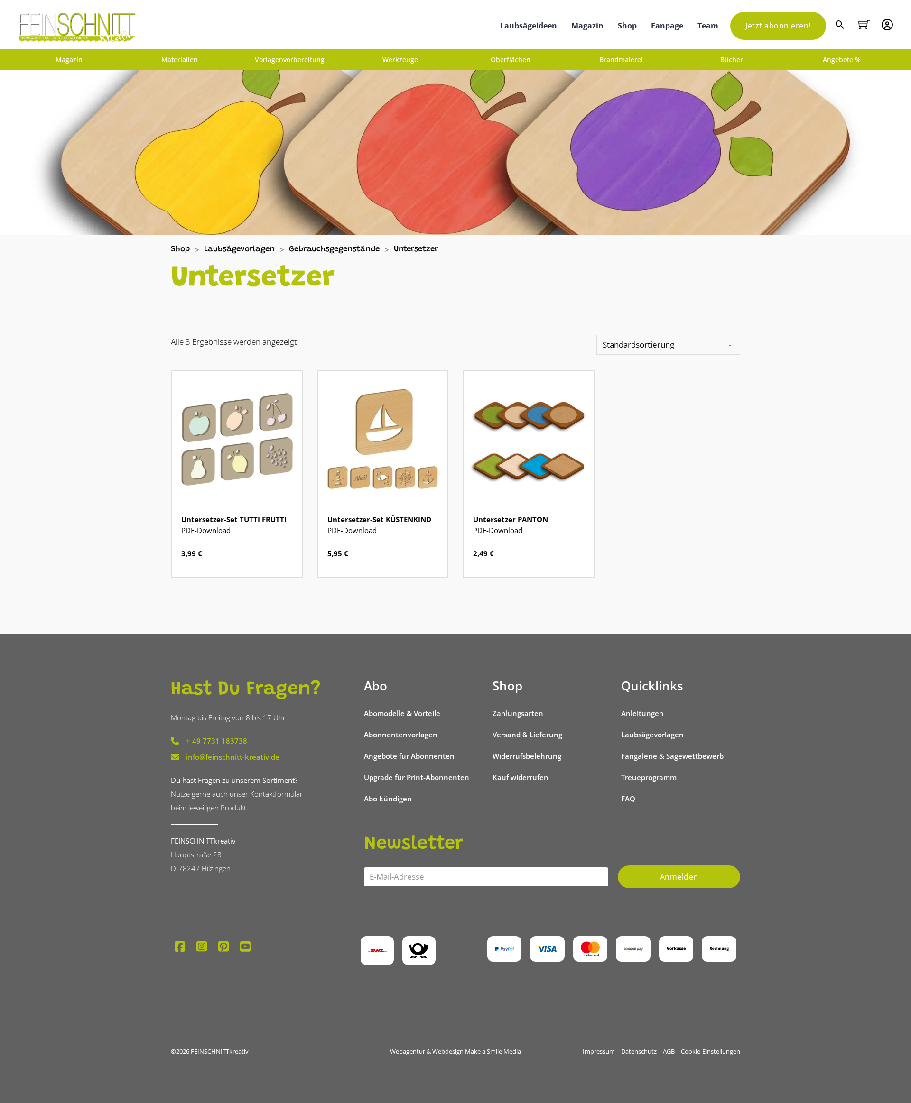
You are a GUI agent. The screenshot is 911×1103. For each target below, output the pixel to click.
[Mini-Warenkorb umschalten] (864, 24)
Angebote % (842, 59)
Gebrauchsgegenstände (334, 250)
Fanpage (667, 25)
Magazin (587, 25)
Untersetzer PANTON (510, 519)
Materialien (179, 59)
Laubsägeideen (528, 25)
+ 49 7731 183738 (216, 740)
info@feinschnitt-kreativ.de (232, 757)
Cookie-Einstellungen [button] (710, 1051)
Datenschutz (639, 1051)
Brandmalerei (621, 59)
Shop (627, 25)
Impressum (599, 1051)
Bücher (731, 59)
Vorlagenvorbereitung (290, 59)
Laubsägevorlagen (239, 250)
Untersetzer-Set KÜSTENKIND (379, 519)
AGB (669, 1051)
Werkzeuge (400, 59)
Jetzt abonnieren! (778, 25)
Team (707, 25)
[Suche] (841, 26)
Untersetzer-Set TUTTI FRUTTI (234, 519)
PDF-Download (206, 530)
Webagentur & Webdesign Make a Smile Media (455, 1051)
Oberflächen (510, 59)
